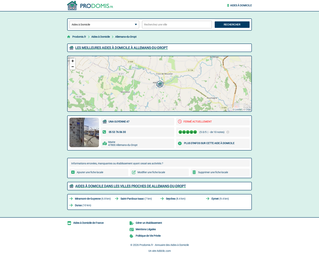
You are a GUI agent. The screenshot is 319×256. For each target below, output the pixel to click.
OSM (248, 109)
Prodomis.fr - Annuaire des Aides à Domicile (164, 244)
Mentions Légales (146, 229)
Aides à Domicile (241, 5)
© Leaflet (237, 109)
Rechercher (232, 24)
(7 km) (136, 198)
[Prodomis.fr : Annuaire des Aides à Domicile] (90, 5)
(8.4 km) (176, 198)
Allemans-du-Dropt (126, 36)
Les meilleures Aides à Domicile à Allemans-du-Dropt (121, 48)
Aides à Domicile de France (88, 222)
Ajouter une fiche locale (90, 172)
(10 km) (83, 205)
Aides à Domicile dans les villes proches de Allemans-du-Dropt (130, 186)
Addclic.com (164, 250)
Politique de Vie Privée (148, 235)
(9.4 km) (220, 198)
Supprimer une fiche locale (213, 172)
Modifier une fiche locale (151, 172)
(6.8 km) (93, 198)
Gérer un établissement (149, 222)
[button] (159, 84)
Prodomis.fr (79, 36)
